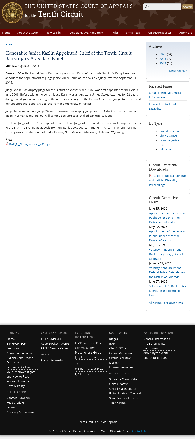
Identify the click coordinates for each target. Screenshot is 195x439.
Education (166, 149)
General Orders (85, 348)
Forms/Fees (132, 32)
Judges (113, 339)
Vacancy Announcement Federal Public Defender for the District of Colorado (167, 272)
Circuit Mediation (120, 353)
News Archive (178, 71)
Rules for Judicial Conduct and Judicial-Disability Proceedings (167, 180)
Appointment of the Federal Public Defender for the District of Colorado (167, 217)
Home (6, 32)
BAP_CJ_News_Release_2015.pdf (30, 144)
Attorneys (185, 32)
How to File (53, 32)
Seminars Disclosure (20, 367)
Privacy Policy (16, 386)
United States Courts (122, 388)
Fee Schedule (15, 402)
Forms (11, 407)
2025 (162, 59)
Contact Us (139, 431)
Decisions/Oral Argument (86, 32)
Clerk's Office (168, 135)
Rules (115, 32)
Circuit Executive (170, 131)
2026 (162, 54)
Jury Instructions (85, 357)
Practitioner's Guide (88, 352)
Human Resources (121, 367)
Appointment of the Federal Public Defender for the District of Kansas (167, 235)
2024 (162, 63)
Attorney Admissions (20, 412)
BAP (112, 343)
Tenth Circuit (54, 14)
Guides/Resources (160, 32)
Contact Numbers (18, 398)
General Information (156, 339)
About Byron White (156, 353)
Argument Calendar (19, 353)
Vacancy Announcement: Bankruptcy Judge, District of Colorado (167, 254)
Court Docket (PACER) (55, 343)
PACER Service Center (55, 348)
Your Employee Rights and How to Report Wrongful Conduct (21, 376)
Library (114, 362)
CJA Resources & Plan (89, 369)
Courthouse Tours (155, 357)
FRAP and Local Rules (89, 343)
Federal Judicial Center (125, 393)
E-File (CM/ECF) (16, 343)
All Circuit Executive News (166, 302)
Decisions (13, 348)
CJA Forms (82, 374)
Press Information (52, 360)
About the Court (27, 32)
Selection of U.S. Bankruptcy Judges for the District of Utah (167, 290)
